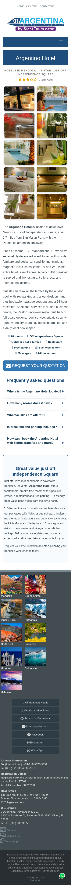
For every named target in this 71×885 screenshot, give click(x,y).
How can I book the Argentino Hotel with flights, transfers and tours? (32, 440)
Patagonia (36, 608)
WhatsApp (36, 750)
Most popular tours (37, 726)
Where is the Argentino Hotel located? (34, 391)
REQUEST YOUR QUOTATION (38, 365)
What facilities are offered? (26, 415)
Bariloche (36, 632)
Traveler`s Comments (37, 718)
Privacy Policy (35, 880)
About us (31, 6)
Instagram (36, 742)
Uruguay (12, 656)
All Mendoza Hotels (36, 702)
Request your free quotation (21, 545)
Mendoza (12, 584)
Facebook (37, 734)
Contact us (47, 6)
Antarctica (36, 656)
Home (20, 6)
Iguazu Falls (12, 608)
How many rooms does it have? (29, 403)
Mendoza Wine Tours (36, 710)
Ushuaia (12, 680)
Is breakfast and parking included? (32, 426)
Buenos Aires (36, 584)
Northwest (12, 632)
